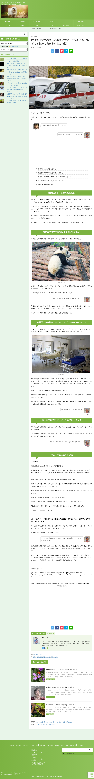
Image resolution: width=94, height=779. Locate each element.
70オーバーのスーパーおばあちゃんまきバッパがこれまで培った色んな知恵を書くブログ (14, 773)
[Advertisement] (61, 59)
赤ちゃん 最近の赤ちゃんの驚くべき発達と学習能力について (55, 722)
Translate (15, 46)
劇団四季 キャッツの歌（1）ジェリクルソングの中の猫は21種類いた (17, 65)
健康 (37, 25)
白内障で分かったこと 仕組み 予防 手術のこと (61, 670)
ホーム (33, 749)
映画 (51, 21)
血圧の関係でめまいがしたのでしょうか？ (51, 181)
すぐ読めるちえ (35, 760)
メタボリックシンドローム (38, 759)
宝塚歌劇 (22, 21)
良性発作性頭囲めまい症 (43, 657)
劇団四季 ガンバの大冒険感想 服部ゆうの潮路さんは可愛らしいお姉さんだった (17, 96)
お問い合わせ (80, 25)
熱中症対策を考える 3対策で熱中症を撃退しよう (62, 687)
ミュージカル (36, 21)
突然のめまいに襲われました (47, 169)
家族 (37, 654)
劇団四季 (7, 21)
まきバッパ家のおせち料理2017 (46, 724)
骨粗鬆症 (33, 757)
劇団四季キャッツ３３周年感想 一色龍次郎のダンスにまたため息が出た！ (17, 78)
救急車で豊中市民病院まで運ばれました (50, 173)
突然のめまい (54, 657)
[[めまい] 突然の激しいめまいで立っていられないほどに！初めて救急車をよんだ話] (66, 51)
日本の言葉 (7, 25)
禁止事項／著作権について (38, 762)
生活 (51, 25)
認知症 (22, 25)
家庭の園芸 (81, 21)
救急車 (34, 657)
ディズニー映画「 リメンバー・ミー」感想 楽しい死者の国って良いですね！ (17, 89)
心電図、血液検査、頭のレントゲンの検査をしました (54, 177)
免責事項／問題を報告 (37, 764)
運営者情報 (66, 25)
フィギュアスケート (36, 752)
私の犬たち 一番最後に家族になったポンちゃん (62, 705)
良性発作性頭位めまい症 (45, 185)
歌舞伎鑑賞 (34, 754)
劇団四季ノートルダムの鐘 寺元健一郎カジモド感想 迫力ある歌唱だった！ (17, 72)
